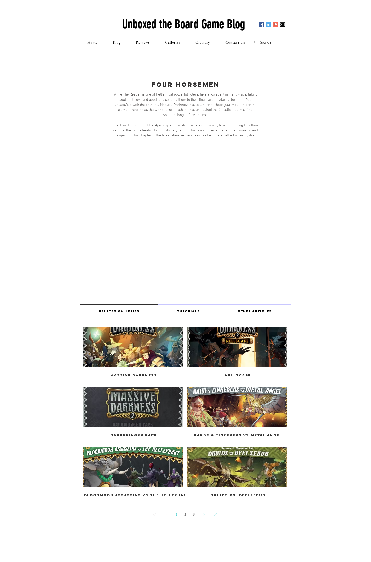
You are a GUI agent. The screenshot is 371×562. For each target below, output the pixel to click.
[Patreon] (275, 24)
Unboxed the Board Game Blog (183, 24)
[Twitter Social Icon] (268, 24)
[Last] (215, 514)
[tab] (119, 310)
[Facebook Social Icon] (261, 24)
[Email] (282, 24)
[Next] (203, 514)
